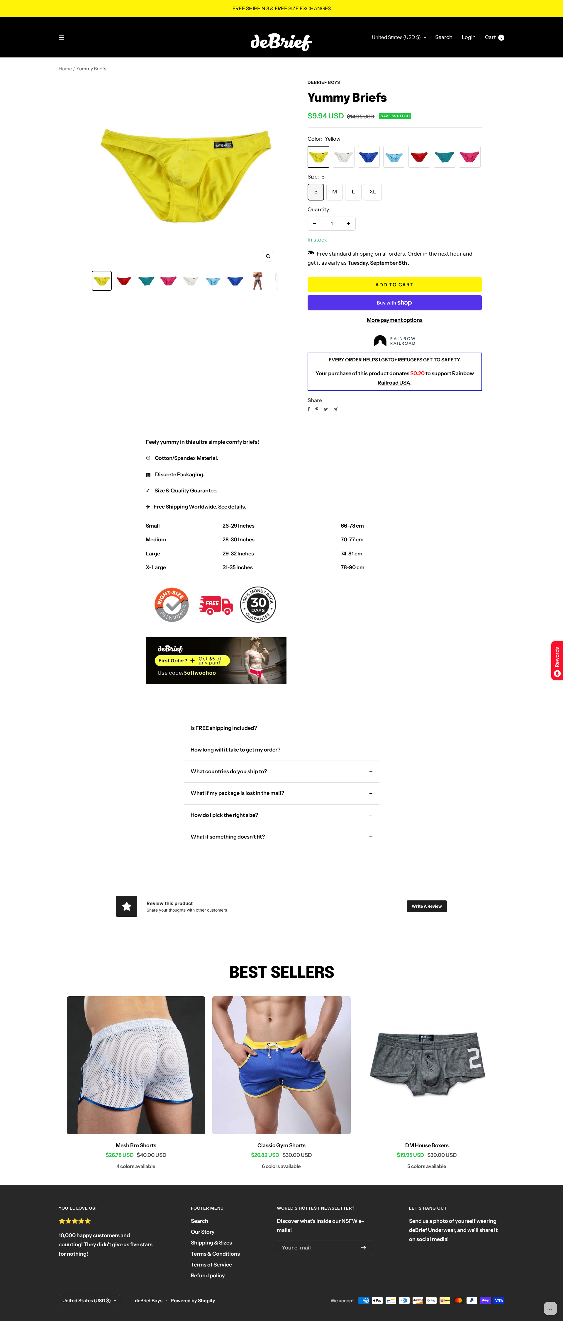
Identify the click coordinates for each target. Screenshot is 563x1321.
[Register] (363, 1248)
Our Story (203, 1232)
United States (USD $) (396, 37)
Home (65, 69)
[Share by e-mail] (336, 409)
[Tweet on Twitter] (325, 409)
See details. (232, 507)
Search (443, 37)
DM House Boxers (427, 1145)
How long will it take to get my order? (235, 750)
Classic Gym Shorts (281, 1145)
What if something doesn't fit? (228, 837)
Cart (493, 37)
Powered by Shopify (193, 1300)
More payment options (395, 320)
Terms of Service (211, 1265)
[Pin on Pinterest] (316, 409)
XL (372, 191)
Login (469, 37)
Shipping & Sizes (211, 1243)
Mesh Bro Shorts (136, 1145)
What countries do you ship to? (229, 771)
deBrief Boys (324, 82)
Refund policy (208, 1275)
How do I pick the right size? (224, 815)
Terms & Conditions (215, 1254)
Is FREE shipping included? (224, 728)
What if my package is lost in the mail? (237, 793)
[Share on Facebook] (309, 409)
